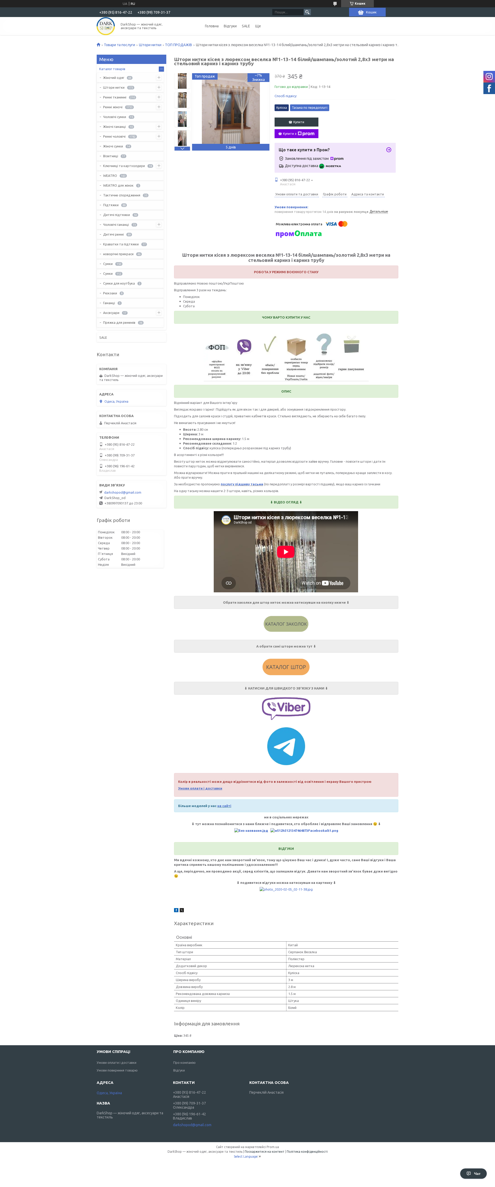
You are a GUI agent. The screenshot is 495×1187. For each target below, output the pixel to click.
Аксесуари (111, 312)
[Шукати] (307, 12)
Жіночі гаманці (114, 126)
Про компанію (184, 1062)
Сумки (108, 263)
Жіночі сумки (113, 146)
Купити (298, 122)
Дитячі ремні (113, 234)
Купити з (289, 133)
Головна (212, 26)
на (219, 806)
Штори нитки (150, 45)
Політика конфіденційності (307, 1151)
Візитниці (110, 156)
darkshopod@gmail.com (122, 492)
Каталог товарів (112, 69)
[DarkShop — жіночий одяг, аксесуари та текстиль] (106, 26)
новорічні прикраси (118, 254)
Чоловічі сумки (114, 117)
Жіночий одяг (113, 77)
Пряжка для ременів (119, 322)
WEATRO (110, 175)
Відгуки (230, 26)
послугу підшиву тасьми (242, 484)
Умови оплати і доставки (116, 1062)
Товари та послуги (119, 45)
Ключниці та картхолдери (124, 166)
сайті (226, 806)
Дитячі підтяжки (116, 215)
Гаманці (109, 303)
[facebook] (176, 911)
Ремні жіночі (112, 107)
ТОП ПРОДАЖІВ (178, 45)
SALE (246, 26)
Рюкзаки (110, 293)
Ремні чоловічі (114, 136)
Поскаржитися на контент (264, 1151)
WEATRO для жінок (118, 185)
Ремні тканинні (114, 97)
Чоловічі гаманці (116, 224)
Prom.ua (273, 1147)
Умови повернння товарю (117, 1070)
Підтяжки (111, 205)
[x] (182, 911)
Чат (477, 1174)
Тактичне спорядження (121, 195)
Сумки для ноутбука (119, 283)
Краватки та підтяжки (121, 244)
